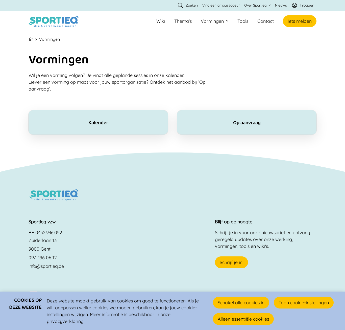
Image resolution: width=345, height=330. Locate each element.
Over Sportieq (255, 5)
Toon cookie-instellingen (304, 302)
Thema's (183, 21)
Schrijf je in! (231, 262)
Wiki (160, 21)
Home (31, 38)
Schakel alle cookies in (241, 302)
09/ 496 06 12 (43, 257)
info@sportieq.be (46, 266)
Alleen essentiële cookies (243, 319)
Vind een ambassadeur (221, 5)
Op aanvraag (246, 122)
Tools (242, 21)
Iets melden (300, 21)
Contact (265, 21)
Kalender (98, 122)
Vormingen (212, 21)
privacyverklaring (65, 321)
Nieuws (281, 5)
